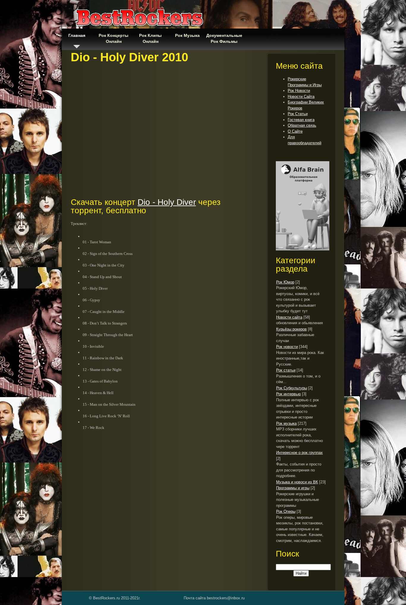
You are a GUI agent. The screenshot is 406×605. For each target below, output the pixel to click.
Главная (76, 35)
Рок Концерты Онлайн (113, 38)
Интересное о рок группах (299, 452)
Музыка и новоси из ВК (297, 482)
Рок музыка (286, 423)
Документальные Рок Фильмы (224, 38)
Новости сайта (289, 317)
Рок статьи (285, 370)
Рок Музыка (187, 35)
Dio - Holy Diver (167, 202)
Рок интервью (288, 394)
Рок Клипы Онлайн (150, 38)
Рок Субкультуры (291, 388)
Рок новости (287, 346)
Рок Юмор (285, 282)
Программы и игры (292, 488)
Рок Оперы (285, 511)
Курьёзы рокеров (291, 329)
